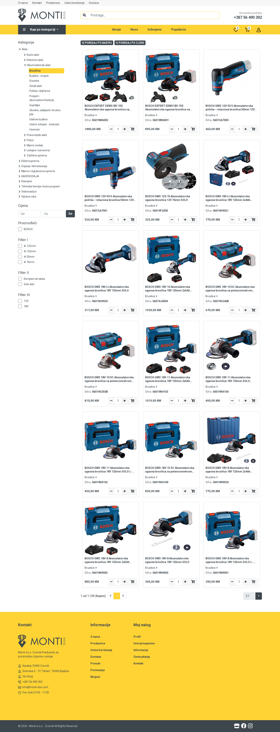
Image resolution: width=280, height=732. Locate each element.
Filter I (23, 240)
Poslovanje (97, 670)
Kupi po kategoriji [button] (43, 29)
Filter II (23, 273)
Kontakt (37, 2)
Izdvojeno (155, 29)
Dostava (94, 2)
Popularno (178, 29)
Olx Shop (27, 676)
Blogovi (95, 676)
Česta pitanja (142, 656)
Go (70, 213)
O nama (23, 2)
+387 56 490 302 (32, 681)
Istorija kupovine (144, 643)
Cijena (23, 205)
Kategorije (26, 42)
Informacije (141, 650)
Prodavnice (53, 2)
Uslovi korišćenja (74, 2)
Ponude (95, 663)
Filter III (24, 295)
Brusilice (90, 115)
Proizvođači (27, 223)
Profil (137, 636)
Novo (134, 29)
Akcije (116, 29)
